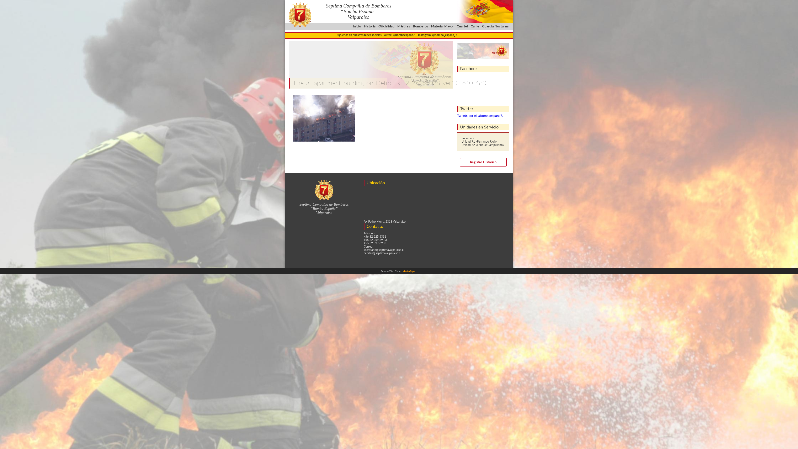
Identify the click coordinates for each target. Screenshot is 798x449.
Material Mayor (442, 26)
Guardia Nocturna (495, 26)
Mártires (403, 26)
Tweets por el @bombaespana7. (480, 115)
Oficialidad (386, 26)
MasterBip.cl (409, 271)
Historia (370, 26)
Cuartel (462, 26)
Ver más (498, 53)
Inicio (357, 26)
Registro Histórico (483, 162)
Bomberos (420, 26)
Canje (475, 26)
